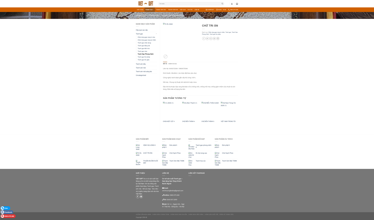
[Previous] (163, 114)
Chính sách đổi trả (211, 214)
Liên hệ (196, 9)
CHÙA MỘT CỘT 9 (169, 121)
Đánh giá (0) (172, 63)
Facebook (8, 212)
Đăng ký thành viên (226, 214)
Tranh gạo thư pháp (144, 57)
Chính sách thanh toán (160, 214)
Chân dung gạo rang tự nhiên (147, 40)
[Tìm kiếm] (222, 3)
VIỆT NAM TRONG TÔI (228, 121)
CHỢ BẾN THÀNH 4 (188, 121)
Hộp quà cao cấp (142, 30)
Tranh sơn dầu (161, 9)
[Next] (238, 114)
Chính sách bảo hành (195, 214)
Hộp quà (183, 9)
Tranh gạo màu (142, 51)
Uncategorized (141, 75)
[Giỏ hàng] (237, 4)
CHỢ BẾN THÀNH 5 (208, 121)
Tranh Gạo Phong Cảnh (173, 15)
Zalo (6, 208)
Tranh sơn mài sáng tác (144, 71)
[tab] (165, 64)
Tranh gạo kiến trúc (144, 48)
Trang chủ (141, 15)
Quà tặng (143, 186)
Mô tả (165, 63)
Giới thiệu (140, 9)
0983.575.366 (9, 216)
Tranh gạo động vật (144, 45)
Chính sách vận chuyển (178, 214)
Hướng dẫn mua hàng (143, 214)
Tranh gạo (149, 9)
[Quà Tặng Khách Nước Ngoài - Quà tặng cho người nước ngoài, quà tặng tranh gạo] (145, 3)
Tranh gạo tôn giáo (143, 60)
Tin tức (190, 9)
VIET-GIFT (139, 178)
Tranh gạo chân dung (144, 43)
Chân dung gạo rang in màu (146, 37)
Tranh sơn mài (173, 9)
